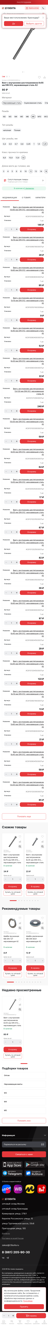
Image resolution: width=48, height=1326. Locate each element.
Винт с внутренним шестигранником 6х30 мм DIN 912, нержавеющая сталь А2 (27, 361)
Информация (8, 1135)
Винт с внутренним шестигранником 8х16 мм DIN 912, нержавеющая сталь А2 (27, 239)
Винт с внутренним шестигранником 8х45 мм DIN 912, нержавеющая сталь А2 (27, 754)
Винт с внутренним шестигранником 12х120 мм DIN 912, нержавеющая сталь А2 (28, 391)
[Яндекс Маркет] (29, 1189)
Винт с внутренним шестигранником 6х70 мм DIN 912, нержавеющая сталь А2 (12, 859)
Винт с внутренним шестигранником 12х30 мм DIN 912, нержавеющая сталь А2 (27, 784)
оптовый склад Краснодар (15, 1208)
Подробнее (27, 1301)
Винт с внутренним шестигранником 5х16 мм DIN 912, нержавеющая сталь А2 (27, 300)
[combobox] (21, 14)
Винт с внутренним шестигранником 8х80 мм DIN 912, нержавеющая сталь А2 (27, 270)
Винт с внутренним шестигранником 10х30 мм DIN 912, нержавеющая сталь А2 (27, 421)
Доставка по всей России (13, 1238)
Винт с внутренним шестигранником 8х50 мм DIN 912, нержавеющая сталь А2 (27, 451)
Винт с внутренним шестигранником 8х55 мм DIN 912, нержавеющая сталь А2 (12, 1022)
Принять (24, 1306)
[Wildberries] (18, 1189)
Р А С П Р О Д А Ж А (24, 2)
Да (13, 23)
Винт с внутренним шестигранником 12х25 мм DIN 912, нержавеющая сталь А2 (27, 542)
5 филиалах (29, 188)
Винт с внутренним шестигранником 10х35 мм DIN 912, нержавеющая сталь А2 (27, 512)
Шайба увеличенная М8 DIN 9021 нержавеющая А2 (34, 938)
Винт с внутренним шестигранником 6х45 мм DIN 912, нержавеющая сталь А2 (27, 633)
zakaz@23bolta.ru (10, 1245)
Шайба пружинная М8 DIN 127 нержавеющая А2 (11, 938)
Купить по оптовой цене (12, 893)
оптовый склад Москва (13, 1203)
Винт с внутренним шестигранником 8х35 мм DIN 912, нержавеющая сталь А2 (27, 573)
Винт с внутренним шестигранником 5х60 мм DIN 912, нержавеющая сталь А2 (27, 724)
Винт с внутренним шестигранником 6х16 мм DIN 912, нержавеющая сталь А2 (27, 694)
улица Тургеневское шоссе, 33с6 (18, 1223)
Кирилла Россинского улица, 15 (17, 1218)
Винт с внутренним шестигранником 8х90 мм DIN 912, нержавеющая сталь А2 (27, 603)
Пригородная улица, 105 (14, 1228)
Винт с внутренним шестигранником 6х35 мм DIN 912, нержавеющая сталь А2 (35, 859)
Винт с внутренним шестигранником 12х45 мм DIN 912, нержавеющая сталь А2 (27, 663)
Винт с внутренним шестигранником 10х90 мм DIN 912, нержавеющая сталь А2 (27, 209)
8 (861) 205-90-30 (16, 1252)
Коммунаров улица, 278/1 (14, 1213)
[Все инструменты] (41, 1189)
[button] (43, 13)
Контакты (6, 1233)
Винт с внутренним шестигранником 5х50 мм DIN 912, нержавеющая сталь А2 (27, 482)
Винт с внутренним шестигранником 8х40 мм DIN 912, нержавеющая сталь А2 (27, 330)
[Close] (43, 17)
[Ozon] (6, 1189)
